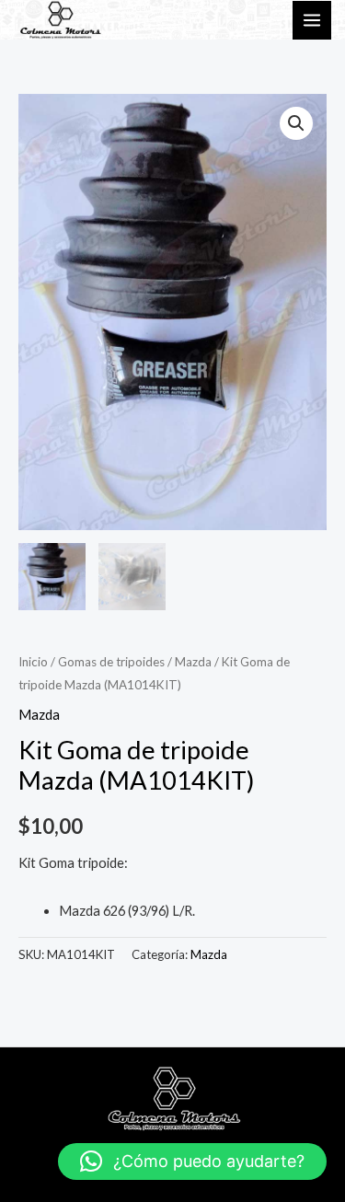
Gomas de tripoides (111, 661)
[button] (296, 123)
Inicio (33, 661)
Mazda (193, 661)
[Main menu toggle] (312, 20)
